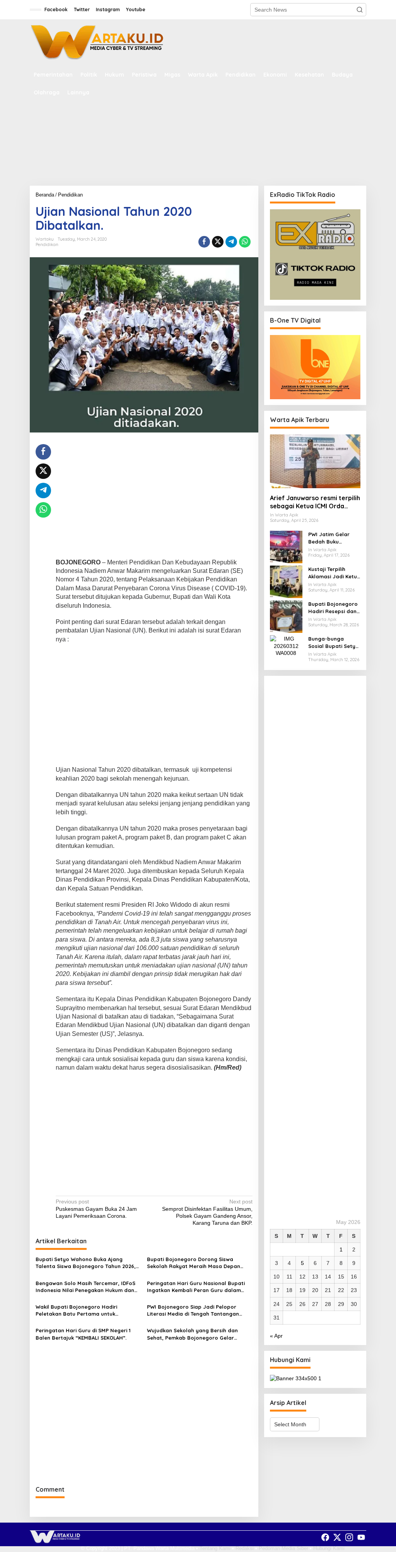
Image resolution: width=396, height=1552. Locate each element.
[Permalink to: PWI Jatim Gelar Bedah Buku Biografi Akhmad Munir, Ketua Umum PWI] (286, 547)
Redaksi (245, 1548)
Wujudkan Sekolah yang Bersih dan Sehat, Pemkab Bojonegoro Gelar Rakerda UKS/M (192, 1334)
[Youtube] (361, 1537)
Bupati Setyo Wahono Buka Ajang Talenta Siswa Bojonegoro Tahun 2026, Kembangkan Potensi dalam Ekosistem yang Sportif (86, 1263)
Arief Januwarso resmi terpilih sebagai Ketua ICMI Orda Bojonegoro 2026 (315, 502)
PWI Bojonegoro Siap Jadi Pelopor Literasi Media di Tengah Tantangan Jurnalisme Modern (193, 1310)
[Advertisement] (198, 155)
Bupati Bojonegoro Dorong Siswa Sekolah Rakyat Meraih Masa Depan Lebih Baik (193, 1263)
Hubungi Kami (329, 1548)
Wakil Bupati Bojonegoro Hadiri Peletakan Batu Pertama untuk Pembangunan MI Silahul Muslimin (79, 1310)
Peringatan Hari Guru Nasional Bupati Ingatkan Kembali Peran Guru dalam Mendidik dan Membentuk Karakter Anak (199, 1287)
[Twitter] (337, 1537)
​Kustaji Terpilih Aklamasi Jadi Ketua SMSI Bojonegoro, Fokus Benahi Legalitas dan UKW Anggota (334, 572)
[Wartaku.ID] (97, 42)
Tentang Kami (215, 1548)
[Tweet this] (218, 242)
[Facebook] (325, 1537)
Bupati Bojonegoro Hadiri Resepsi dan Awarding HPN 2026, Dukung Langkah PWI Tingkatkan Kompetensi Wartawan (334, 607)
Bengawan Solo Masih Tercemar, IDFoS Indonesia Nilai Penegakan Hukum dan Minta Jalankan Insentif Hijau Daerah (85, 1287)
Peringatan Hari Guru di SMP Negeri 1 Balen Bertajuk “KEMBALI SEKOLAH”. (83, 1333)
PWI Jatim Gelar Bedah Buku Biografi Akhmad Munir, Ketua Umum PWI (333, 538)
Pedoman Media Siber (283, 1548)
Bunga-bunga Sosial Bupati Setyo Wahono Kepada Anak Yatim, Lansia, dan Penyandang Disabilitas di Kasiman (333, 642)
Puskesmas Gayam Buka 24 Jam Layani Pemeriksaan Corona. (96, 1208)
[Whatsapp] (245, 242)
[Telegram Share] (231, 242)
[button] (359, 9)
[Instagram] (349, 1537)
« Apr (276, 1336)
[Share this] (204, 242)
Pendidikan (47, 244)
